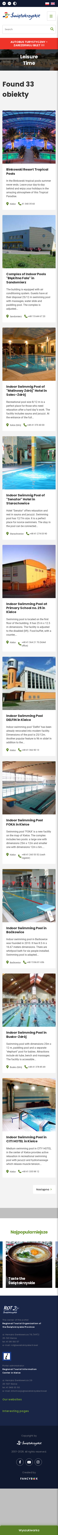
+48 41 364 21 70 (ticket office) (34, 644)
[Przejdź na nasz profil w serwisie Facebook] (20, 1462)
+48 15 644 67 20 (36, 316)
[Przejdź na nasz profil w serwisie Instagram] (38, 1462)
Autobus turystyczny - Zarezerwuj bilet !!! (29, 43)
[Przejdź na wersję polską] (47, 3)
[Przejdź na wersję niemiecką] (53, 3)
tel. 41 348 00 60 (11, 1387)
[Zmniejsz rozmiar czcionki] (9, 3)
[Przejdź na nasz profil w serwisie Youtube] (29, 1462)
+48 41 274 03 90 (38, 533)
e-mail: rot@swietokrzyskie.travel (20, 1345)
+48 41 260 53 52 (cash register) (33, 856)
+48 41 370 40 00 (35, 425)
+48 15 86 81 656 (35, 962)
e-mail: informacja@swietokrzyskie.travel (24, 1390)
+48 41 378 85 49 (36, 1067)
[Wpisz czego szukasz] (52, 29)
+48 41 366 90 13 (30, 750)
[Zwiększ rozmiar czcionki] (4, 3)
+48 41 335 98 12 (30, 1171)
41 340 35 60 (28, 203)
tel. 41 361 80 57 (10, 1341)
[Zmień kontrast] (14, 3)
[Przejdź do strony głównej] (22, 16)
